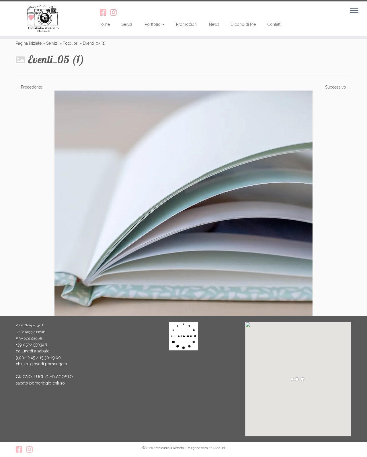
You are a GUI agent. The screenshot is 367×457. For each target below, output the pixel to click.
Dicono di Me (243, 24)
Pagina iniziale (29, 43)
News (214, 24)
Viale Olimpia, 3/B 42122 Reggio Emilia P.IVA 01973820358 (31, 331)
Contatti (274, 24)
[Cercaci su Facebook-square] (105, 12)
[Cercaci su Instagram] (115, 12)
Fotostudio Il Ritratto (169, 448)
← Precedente (29, 87)
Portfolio (153, 24)
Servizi (127, 24)
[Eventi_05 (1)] (183, 203)
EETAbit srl (217, 448)
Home (104, 24)
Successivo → (338, 87)
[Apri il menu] (354, 11)
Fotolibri (70, 43)
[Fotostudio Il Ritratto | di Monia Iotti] (42, 18)
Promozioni (187, 24)
